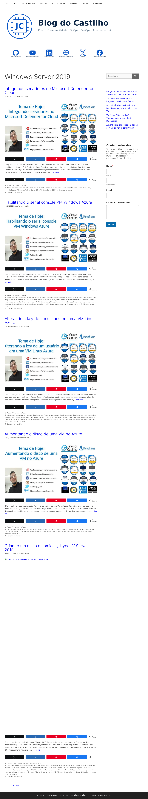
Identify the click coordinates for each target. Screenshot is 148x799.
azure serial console (34, 297)
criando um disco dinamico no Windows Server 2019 (55, 770)
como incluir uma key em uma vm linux (58, 417)
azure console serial (19, 297)
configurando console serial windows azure (57, 297)
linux (74, 417)
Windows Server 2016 (31, 190)
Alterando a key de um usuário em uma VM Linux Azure (50, 320)
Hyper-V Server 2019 (48, 772)
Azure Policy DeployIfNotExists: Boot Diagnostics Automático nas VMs (121, 108)
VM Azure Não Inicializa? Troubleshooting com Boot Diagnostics (118, 118)
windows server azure (64, 190)
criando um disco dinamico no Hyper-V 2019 (20, 770)
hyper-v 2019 (24, 772)
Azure (9, 188)
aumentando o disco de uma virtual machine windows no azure (29, 529)
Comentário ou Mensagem (118, 202)
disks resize (34, 531)
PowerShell (97, 3)
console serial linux (79, 297)
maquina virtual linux (12, 419)
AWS (15, 3)
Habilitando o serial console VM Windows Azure (48, 202)
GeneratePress (105, 795)
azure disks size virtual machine (68, 529)
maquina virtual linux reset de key (31, 419)
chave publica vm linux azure (15, 417)
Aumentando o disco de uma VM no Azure (43, 434)
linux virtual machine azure (86, 417)
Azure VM (10, 185)
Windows (43, 3)
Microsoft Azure (28, 3)
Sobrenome (110, 185)
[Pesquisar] (135, 76)
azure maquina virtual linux (58, 415)
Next (18, 786)
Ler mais (55, 172)
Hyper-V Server (35, 772)
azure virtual (9, 531)
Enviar (111, 224)
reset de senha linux (73, 419)
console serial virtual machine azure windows (72, 300)
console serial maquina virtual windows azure (39, 300)
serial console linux (22, 304)
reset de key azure (58, 419)
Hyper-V (73, 3)
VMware (84, 3)
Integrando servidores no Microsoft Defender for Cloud (49, 90)
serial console (76, 302)
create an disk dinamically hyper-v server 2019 (23, 765)
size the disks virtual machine (62, 531)
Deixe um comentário (14, 192)
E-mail (110, 190)
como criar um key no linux (35, 417)
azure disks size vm (87, 529)
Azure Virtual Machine (21, 531)
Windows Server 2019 (48, 190)
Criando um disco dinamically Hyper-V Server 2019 (46, 547)
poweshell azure (10, 190)
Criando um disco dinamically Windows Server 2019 (38, 768)
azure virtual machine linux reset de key (82, 415)
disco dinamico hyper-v (82, 770)
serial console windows (38, 304)
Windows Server (58, 3)
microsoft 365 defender (61, 188)
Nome (108, 175)
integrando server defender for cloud (39, 188)
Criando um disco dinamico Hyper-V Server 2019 (74, 768)
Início (7, 3)
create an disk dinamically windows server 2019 (57, 765)
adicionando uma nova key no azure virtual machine (25, 415)
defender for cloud (18, 188)
